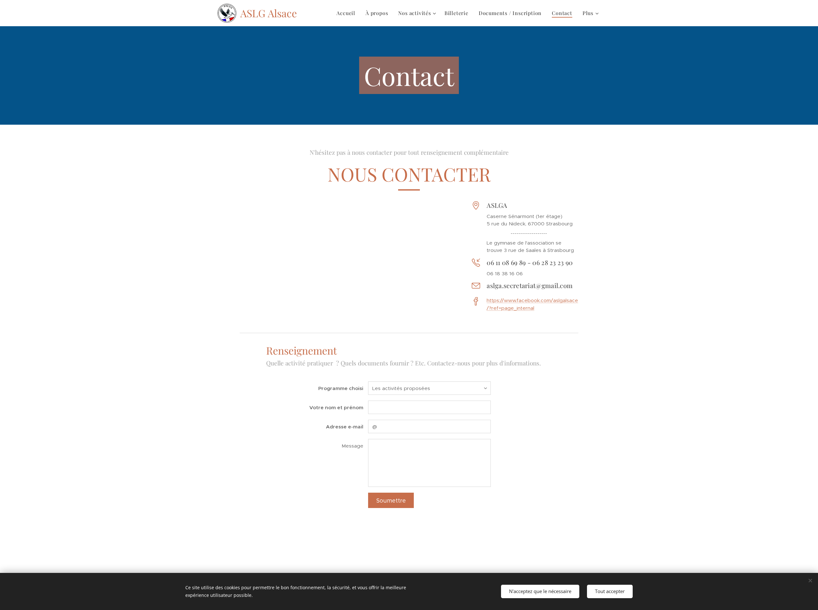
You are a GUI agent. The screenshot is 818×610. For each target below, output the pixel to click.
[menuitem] (347, 13)
